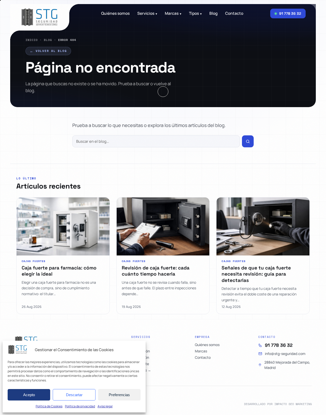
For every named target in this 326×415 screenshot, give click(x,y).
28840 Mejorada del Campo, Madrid (287, 365)
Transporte (140, 364)
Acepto (29, 395)
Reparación (140, 351)
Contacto (234, 13)
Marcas (173, 13)
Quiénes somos (115, 13)
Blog (48, 40)
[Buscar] (248, 141)
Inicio (31, 40)
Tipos (195, 13)
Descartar (74, 395)
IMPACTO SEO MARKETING (293, 404)
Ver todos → (141, 370)
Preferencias (119, 395)
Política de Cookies (49, 406)
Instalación (140, 357)
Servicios (147, 13)
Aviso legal (105, 406)
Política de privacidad (80, 406)
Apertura (138, 345)
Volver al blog (48, 50)
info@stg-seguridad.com (285, 353)
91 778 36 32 (279, 345)
